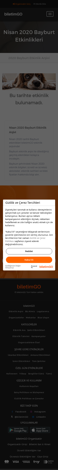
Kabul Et (29, 259)
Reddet (29, 251)
